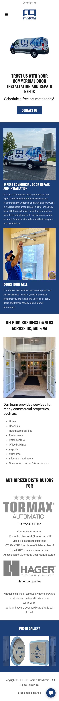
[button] (7, 14)
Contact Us (29, 110)
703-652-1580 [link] (29, 3)
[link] (29, 14)
